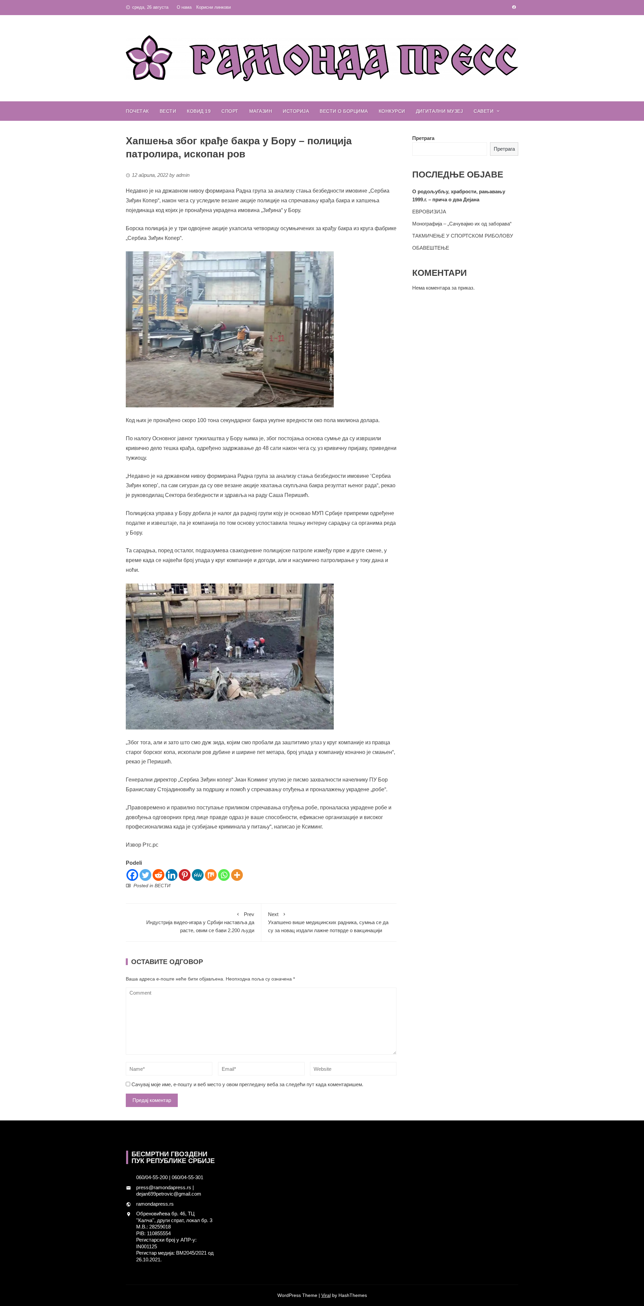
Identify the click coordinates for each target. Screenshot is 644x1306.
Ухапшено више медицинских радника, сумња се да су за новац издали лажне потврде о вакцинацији (328, 922)
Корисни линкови (213, 7)
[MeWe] (198, 875)
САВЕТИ (483, 111)
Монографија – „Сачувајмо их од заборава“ (462, 224)
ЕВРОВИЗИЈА (429, 211)
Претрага (423, 138)
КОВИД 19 (199, 111)
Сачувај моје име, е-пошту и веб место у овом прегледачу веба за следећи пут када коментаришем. (247, 1084)
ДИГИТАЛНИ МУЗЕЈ (439, 111)
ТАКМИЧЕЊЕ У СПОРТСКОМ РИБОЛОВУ (462, 236)
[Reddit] (158, 875)
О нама (184, 7)
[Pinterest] (185, 875)
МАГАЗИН (260, 111)
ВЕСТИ (168, 111)
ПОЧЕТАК (137, 111)
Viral (326, 1295)
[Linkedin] (171, 875)
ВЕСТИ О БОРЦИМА (344, 111)
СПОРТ (229, 111)
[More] (237, 875)
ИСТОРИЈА (296, 111)
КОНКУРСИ (392, 111)
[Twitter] (145, 875)
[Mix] (211, 875)
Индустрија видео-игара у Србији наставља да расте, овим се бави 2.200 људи (200, 922)
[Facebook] (132, 875)
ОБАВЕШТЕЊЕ (430, 248)
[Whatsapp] (224, 875)
